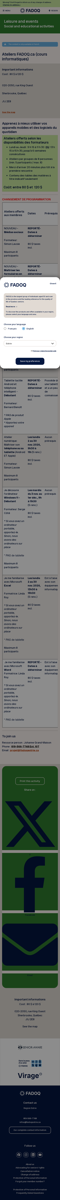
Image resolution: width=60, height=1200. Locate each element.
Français (12, 328)
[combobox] (30, 343)
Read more (10, 306)
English (30, 328)
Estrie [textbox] (9, 343)
